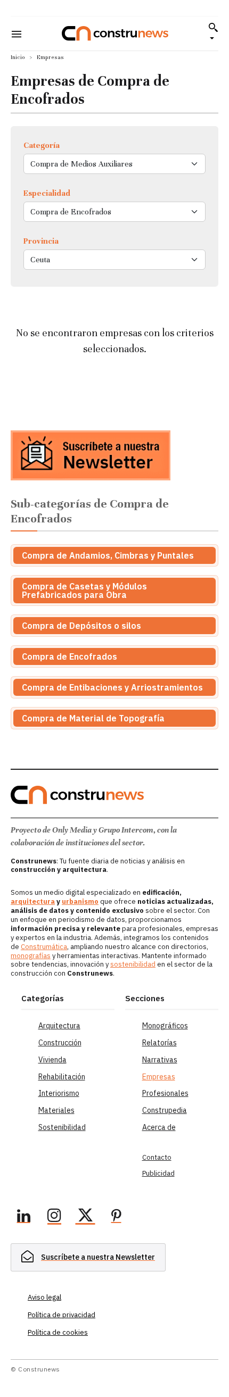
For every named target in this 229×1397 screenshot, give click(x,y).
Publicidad (158, 1173)
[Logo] (115, 33)
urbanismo (80, 901)
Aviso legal (44, 1297)
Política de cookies (58, 1332)
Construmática (44, 946)
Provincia (41, 241)
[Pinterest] (116, 1217)
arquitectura (33, 901)
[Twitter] (85, 1217)
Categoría (41, 145)
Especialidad (46, 193)
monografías (31, 955)
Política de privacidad (61, 1314)
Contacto (156, 1157)
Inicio (18, 57)
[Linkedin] (23, 1217)
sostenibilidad (133, 964)
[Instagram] (54, 1217)
